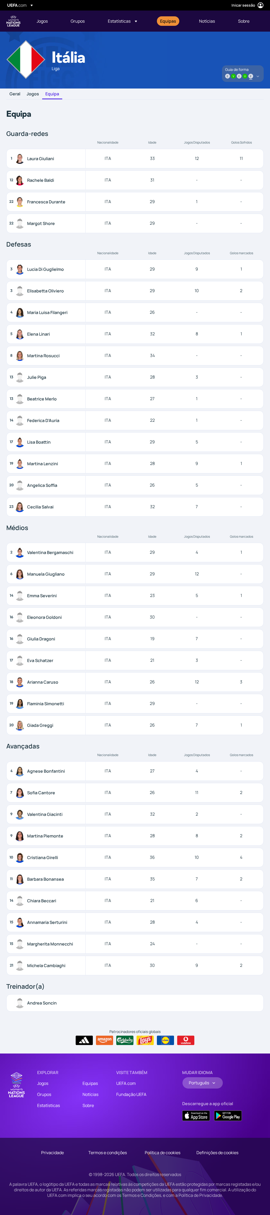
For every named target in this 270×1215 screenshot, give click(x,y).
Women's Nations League (13, 21)
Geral (14, 94)
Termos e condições (107, 1152)
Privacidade (52, 1152)
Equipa (52, 94)
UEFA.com (126, 1083)
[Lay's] (145, 1040)
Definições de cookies (217, 1152)
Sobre (88, 1105)
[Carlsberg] (124, 1040)
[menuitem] (47, 21)
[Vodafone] (185, 1040)
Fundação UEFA (131, 1094)
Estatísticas (48, 1105)
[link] (42, 21)
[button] (122, 21)
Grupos (44, 1094)
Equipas (90, 1083)
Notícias (90, 1094)
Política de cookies (162, 1152)
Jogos (33, 94)
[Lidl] (165, 1040)
